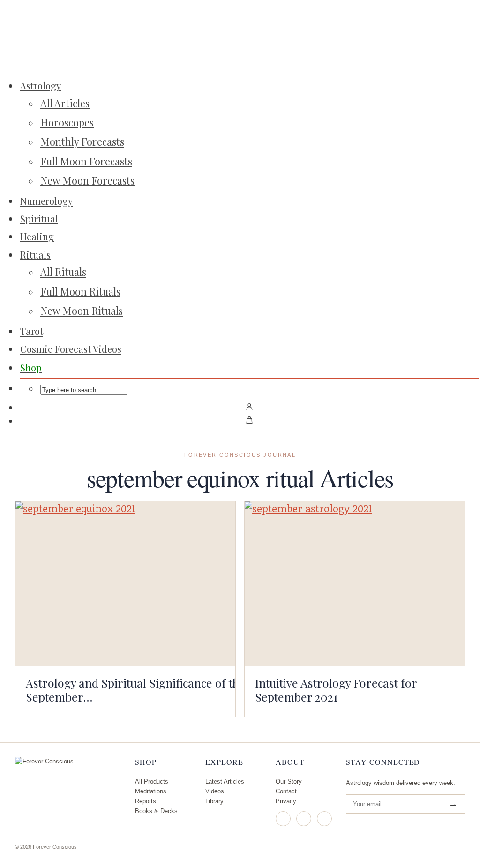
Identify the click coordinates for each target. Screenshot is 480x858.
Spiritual (39, 218)
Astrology (40, 85)
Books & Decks (156, 810)
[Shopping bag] (249, 420)
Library (214, 801)
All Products (151, 781)
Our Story (289, 781)
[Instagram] (283, 818)
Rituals (35, 254)
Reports (145, 801)
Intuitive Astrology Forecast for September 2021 (336, 689)
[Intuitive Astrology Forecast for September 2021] (355, 583)
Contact (286, 791)
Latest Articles (224, 781)
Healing (37, 236)
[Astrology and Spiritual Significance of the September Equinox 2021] (125, 583)
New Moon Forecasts (87, 180)
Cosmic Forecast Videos (70, 348)
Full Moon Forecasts (86, 161)
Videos (214, 791)
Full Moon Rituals (80, 291)
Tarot (31, 331)
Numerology (46, 200)
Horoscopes (67, 122)
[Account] (249, 406)
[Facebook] (303, 818)
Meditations (150, 791)
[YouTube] (324, 818)
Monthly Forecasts (82, 141)
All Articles (65, 103)
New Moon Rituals (81, 310)
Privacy (286, 801)
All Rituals (63, 271)
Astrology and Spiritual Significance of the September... (135, 689)
